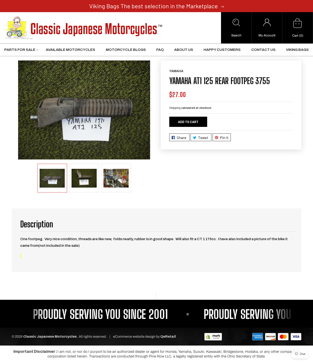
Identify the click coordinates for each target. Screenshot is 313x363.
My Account (266, 35)
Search (236, 35)
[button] (236, 28)
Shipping (175, 107)
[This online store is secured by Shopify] (213, 336)
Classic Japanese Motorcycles (50, 336)
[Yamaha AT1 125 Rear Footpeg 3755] (84, 109)
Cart (295, 35)
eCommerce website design (134, 336)
